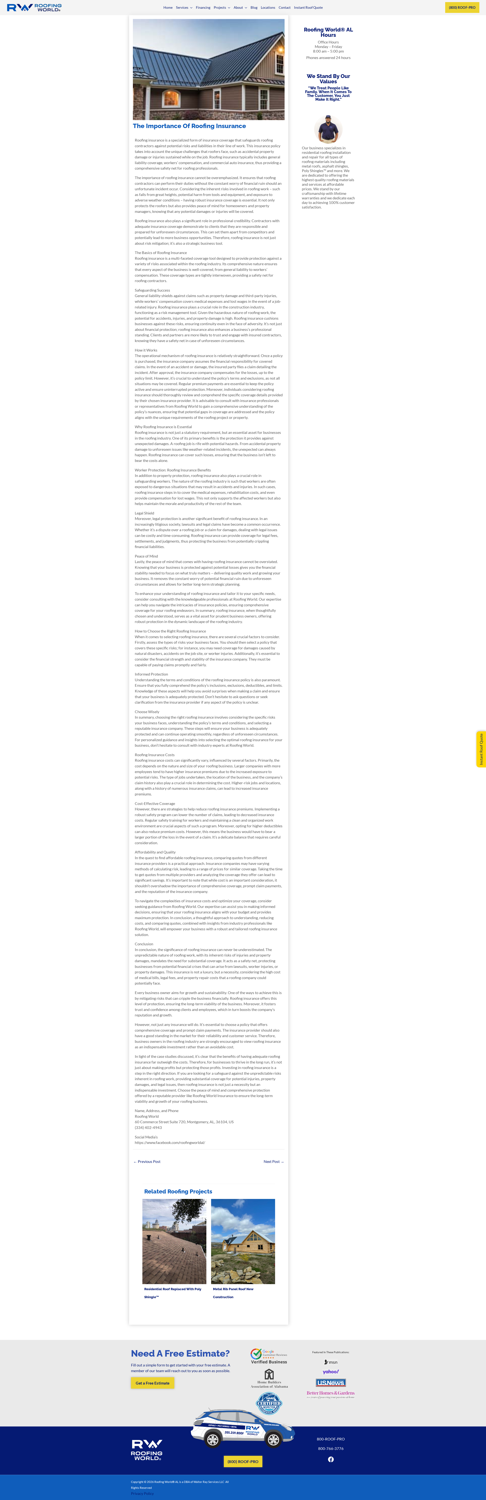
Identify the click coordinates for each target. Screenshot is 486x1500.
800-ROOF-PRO (331, 1439)
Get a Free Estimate (153, 1383)
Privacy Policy (142, 1493)
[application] (190, 7)
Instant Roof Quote (481, 749)
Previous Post (146, 1161)
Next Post (274, 1161)
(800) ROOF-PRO (462, 7)
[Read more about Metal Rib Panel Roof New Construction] (243, 1241)
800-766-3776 (331, 1448)
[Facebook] (330, 1459)
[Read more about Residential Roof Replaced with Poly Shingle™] (174, 1241)
